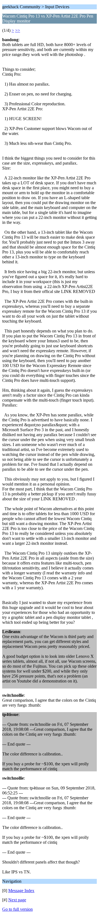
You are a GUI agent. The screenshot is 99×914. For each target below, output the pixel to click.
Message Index (21, 890)
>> (17, 30)
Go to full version (17, 909)
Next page (17, 900)
